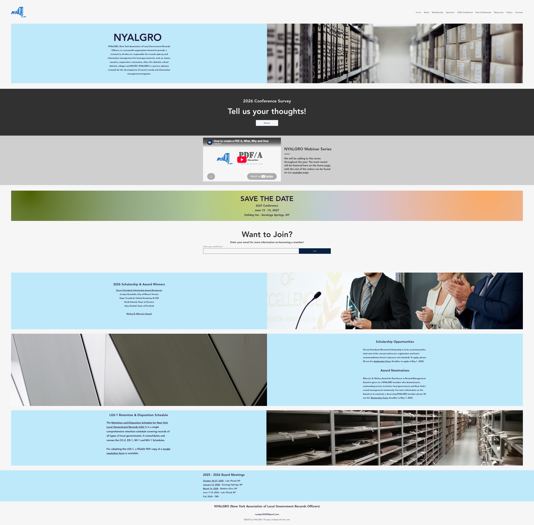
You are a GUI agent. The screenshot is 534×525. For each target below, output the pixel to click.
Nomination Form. (380, 397)
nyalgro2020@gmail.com (267, 514)
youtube (297, 172)
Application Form (382, 361)
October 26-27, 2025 (213, 480)
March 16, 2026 (210, 488)
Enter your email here (212, 246)
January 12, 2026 (211, 484)
